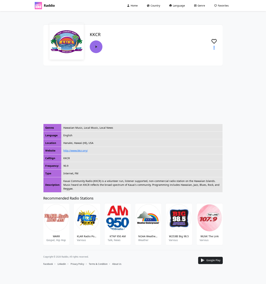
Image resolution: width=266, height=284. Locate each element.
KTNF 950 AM (118, 236)
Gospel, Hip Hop (56, 240)
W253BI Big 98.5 (179, 236)
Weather (143, 240)
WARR (56, 236)
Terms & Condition (98, 264)
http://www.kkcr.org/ (75, 150)
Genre (201, 5)
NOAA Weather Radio (148, 236)
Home (134, 5)
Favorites (223, 5)
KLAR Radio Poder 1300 (87, 236)
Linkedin (62, 264)
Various (81, 240)
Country (155, 5)
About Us (116, 264)
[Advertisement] (133, 94)
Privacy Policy (77, 264)
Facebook (48, 264)
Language (179, 5)
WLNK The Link (209, 236)
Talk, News (114, 240)
